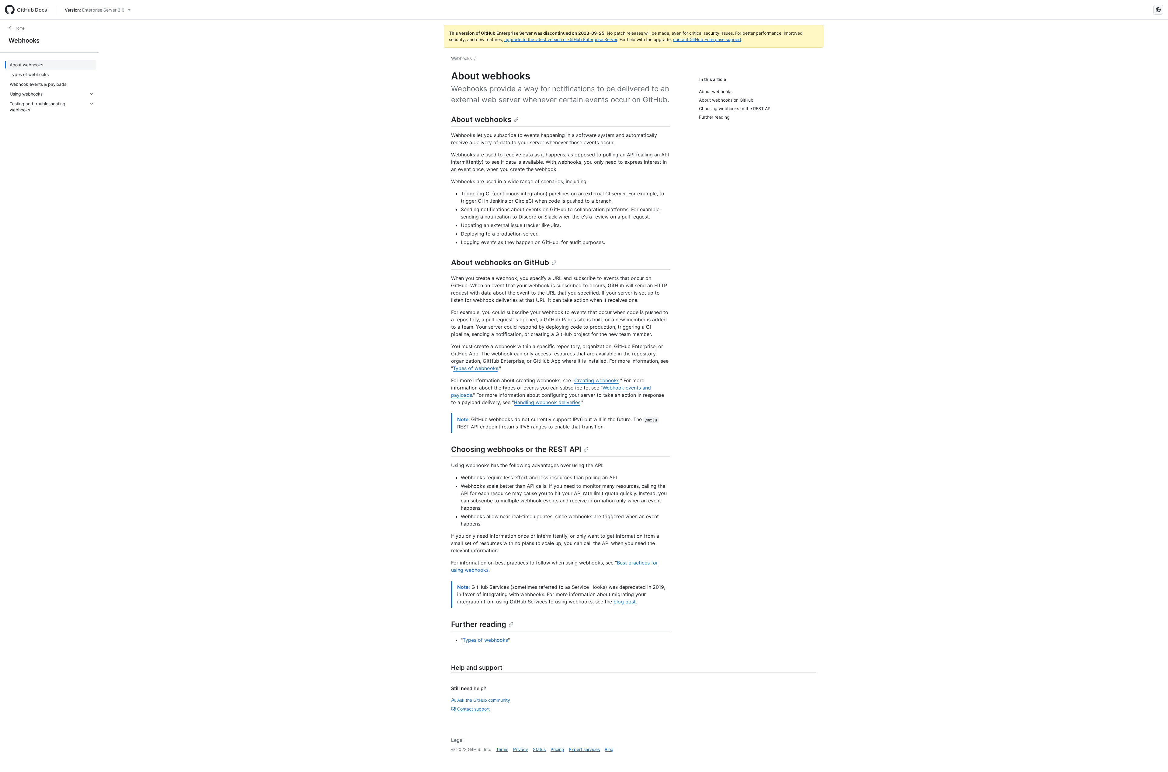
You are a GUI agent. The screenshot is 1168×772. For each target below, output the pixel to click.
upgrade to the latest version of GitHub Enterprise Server (560, 39)
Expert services (584, 749)
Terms (502, 749)
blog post (625, 602)
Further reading (478, 624)
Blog (609, 749)
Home (20, 28)
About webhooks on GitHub (500, 262)
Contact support (473, 708)
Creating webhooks (596, 380)
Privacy (520, 749)
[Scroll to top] (1155, 759)
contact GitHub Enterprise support (707, 39)
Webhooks (24, 40)
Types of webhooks (475, 368)
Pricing (557, 749)
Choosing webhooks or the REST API (516, 449)
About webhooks (481, 119)
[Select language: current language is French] (1158, 10)
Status (539, 749)
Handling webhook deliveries (547, 402)
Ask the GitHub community (483, 700)
